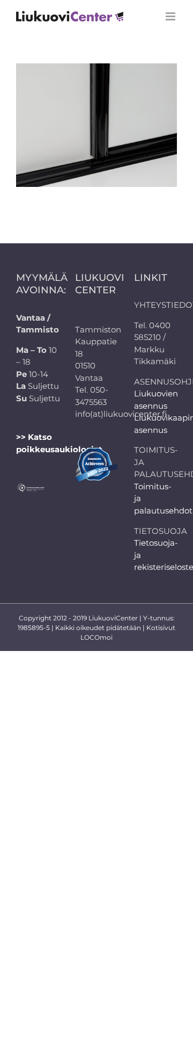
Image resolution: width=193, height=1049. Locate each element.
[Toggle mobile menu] (171, 16)
